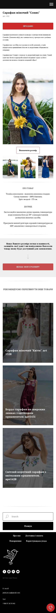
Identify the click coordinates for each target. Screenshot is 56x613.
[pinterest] (13, 571)
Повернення (15, 541)
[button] (28, 266)
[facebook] (4, 571)
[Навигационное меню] (51, 4)
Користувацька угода (36, 541)
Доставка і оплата (34, 535)
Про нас (17, 535)
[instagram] (9, 571)
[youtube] (18, 571)
